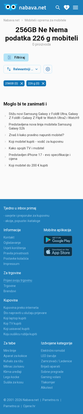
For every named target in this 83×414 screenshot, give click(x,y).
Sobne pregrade (52, 371)
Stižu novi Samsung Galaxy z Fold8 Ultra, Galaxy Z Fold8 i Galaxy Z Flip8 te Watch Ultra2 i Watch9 (44, 116)
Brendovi (10, 291)
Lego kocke (11, 377)
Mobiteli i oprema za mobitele (45, 20)
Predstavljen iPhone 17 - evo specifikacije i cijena (39, 157)
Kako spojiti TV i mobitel (26, 148)
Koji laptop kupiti (15, 318)
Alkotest (47, 387)
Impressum (11, 264)
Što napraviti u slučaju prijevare (25, 313)
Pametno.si (11, 406)
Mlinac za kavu (14, 366)
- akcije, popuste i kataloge (22, 221)
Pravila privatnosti (16, 253)
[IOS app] (58, 252)
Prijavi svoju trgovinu (18, 280)
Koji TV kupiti (12, 323)
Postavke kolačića (16, 258)
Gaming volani (51, 377)
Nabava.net (11, 20)
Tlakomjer (48, 382)
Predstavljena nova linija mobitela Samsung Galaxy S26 (40, 126)
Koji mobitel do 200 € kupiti (28, 165)
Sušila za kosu (13, 382)
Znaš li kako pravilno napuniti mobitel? (36, 135)
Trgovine (10, 286)
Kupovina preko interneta (21, 307)
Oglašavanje (12, 242)
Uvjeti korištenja (15, 248)
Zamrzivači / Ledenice (56, 361)
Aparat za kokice (15, 356)
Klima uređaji (12, 371)
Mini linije (10, 350)
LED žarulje (48, 356)
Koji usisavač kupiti (16, 329)
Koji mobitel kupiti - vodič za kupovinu (36, 142)
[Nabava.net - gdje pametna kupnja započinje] (25, 7)
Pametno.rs (50, 400)
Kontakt (9, 237)
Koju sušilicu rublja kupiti (20, 334)
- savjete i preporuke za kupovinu (26, 215)
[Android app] (58, 240)
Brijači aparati (50, 366)
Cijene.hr (29, 406)
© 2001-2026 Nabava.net (21, 400)
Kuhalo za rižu (13, 361)
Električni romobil (53, 350)
